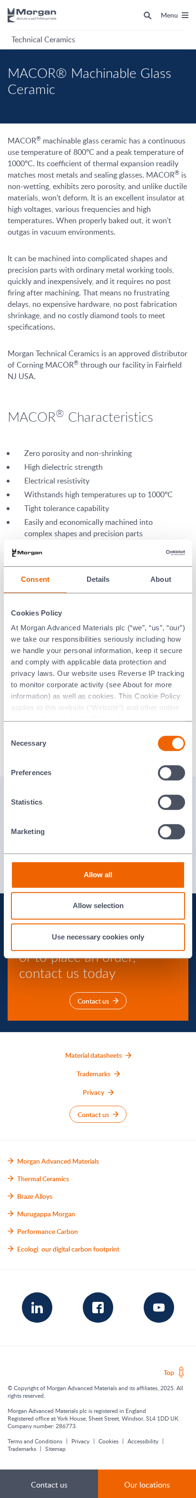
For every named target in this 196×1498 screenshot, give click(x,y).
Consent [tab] (35, 579)
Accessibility (142, 1441)
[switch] (171, 772)
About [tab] (160, 579)
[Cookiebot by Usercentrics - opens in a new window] (143, 553)
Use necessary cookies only (98, 937)
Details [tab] (98, 579)
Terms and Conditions (35, 1441)
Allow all (98, 875)
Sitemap (55, 1448)
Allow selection (98, 905)
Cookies (108, 1441)
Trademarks (22, 1448)
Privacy (80, 1441)
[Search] (147, 15)
